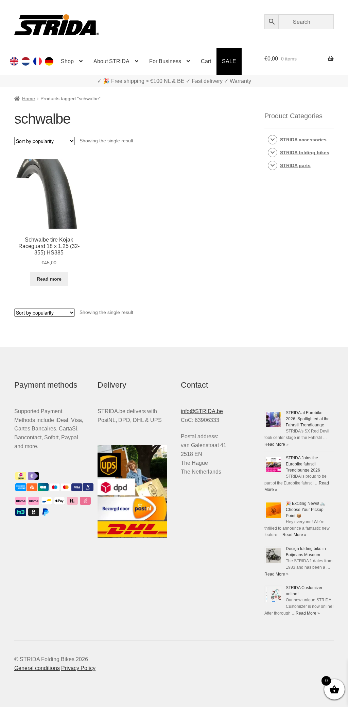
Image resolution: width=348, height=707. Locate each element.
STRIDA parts (295, 165)
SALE (229, 61)
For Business (165, 61)
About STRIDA (111, 61)
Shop (67, 61)
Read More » (276, 444)
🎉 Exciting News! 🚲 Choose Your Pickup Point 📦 (305, 509)
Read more (49, 279)
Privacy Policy (78, 668)
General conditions (37, 668)
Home (28, 98)
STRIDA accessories (303, 139)
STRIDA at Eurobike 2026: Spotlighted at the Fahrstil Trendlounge (308, 418)
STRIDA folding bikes (304, 152)
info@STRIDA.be (202, 411)
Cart (206, 61)
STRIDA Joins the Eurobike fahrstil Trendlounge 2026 (303, 464)
